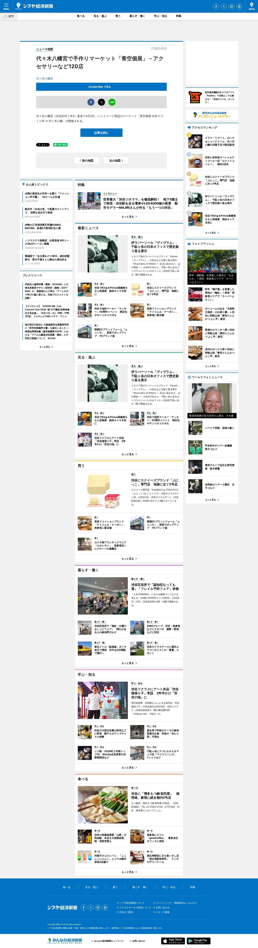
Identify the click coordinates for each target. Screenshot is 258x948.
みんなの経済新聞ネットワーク (64, 941)
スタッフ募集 (163, 912)
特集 (178, 16)
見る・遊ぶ (100, 16)
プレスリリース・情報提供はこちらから (176, 902)
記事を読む (101, 132)
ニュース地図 (44, 49)
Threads (239, 6)
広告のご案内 (126, 912)
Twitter (224, 6)
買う (118, 16)
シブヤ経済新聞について (131, 902)
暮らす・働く (137, 16)
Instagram (231, 6)
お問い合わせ (163, 907)
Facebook (216, 6)
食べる (81, 16)
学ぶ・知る (160, 16)
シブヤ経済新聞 (34, 6)
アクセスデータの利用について (135, 907)
